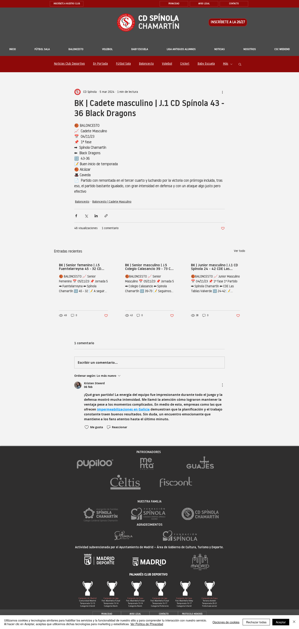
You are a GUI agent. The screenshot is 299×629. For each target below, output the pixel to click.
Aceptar (281, 622)
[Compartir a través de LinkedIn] (96, 216)
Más (225, 64)
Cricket (184, 64)
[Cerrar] (294, 622)
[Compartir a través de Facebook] (76, 216)
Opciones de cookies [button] (226, 622)
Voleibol (167, 64)
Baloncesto (146, 64)
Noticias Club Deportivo (69, 64)
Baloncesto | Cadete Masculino (111, 201)
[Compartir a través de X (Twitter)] (86, 216)
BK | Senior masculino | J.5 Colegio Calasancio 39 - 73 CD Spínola (149, 267)
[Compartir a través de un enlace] (106, 216)
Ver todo (239, 251)
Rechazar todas (256, 622)
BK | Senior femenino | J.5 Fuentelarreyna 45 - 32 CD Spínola (80, 267)
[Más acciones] (222, 92)
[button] (139, 49)
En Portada (100, 64)
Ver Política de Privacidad (146, 624)
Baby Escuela (206, 64)
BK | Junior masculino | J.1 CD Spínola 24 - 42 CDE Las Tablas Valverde (214, 267)
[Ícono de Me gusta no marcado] (86, 427)
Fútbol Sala (123, 64)
